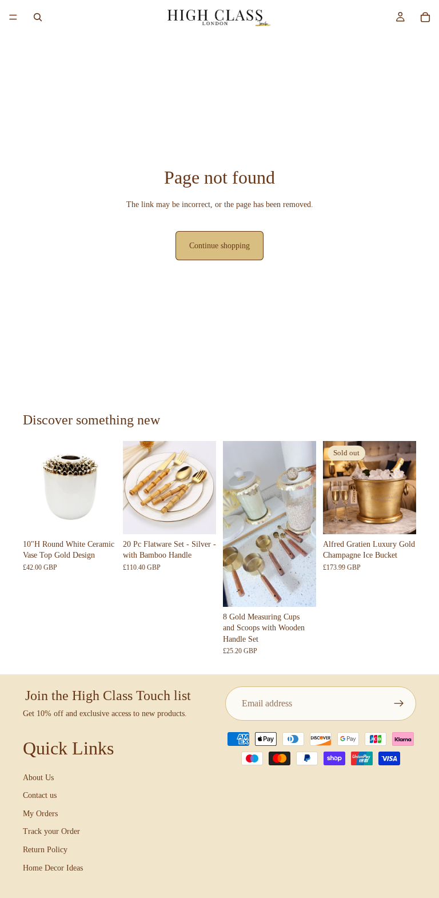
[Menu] (13, 17)
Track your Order (51, 832)
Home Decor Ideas (53, 868)
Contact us (40, 795)
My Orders (40, 813)
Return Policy (45, 849)
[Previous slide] (35, 487)
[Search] (37, 17)
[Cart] (425, 17)
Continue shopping (219, 245)
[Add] (98, 516)
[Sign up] (399, 704)
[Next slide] (103, 487)
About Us (38, 777)
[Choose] (198, 516)
